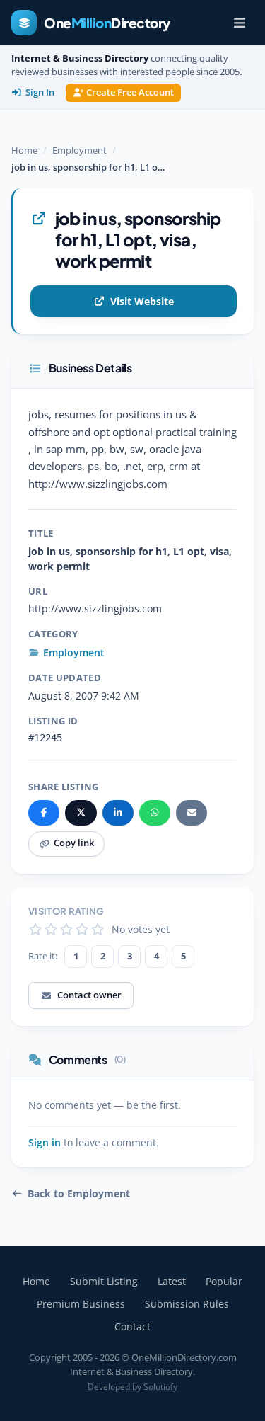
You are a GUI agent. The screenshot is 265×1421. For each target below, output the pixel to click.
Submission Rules (187, 1304)
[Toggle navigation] (239, 22)
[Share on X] (80, 813)
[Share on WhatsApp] (154, 813)
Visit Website (142, 301)
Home (24, 150)
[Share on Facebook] (43, 813)
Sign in (44, 1142)
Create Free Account (130, 92)
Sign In (39, 92)
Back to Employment (79, 1193)
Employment (79, 150)
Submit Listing (104, 1281)
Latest (172, 1281)
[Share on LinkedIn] (118, 813)
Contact (132, 1326)
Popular (224, 1281)
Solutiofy (160, 1387)
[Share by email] (191, 813)
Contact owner (89, 994)
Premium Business (81, 1304)
